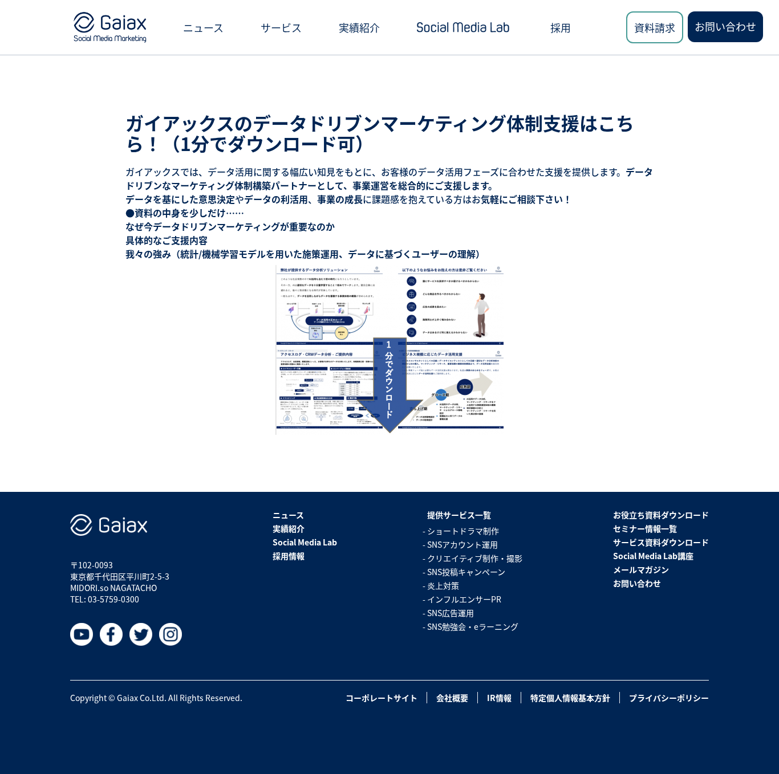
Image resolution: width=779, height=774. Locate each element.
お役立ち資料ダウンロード (661, 514)
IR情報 (499, 697)
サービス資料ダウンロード (661, 542)
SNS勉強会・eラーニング (472, 626)
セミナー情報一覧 (645, 528)
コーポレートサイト (381, 697)
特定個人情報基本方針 (570, 697)
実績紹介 (359, 27)
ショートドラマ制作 (463, 530)
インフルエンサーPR (464, 599)
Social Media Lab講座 (653, 555)
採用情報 (289, 555)
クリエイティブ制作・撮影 (474, 558)
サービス (281, 27)
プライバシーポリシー (669, 697)
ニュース (203, 27)
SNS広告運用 (450, 612)
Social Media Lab (305, 542)
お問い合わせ (725, 26)
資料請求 (654, 27)
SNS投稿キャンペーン (466, 571)
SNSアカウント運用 (462, 544)
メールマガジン (641, 569)
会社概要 (452, 697)
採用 (560, 27)
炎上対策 (443, 585)
